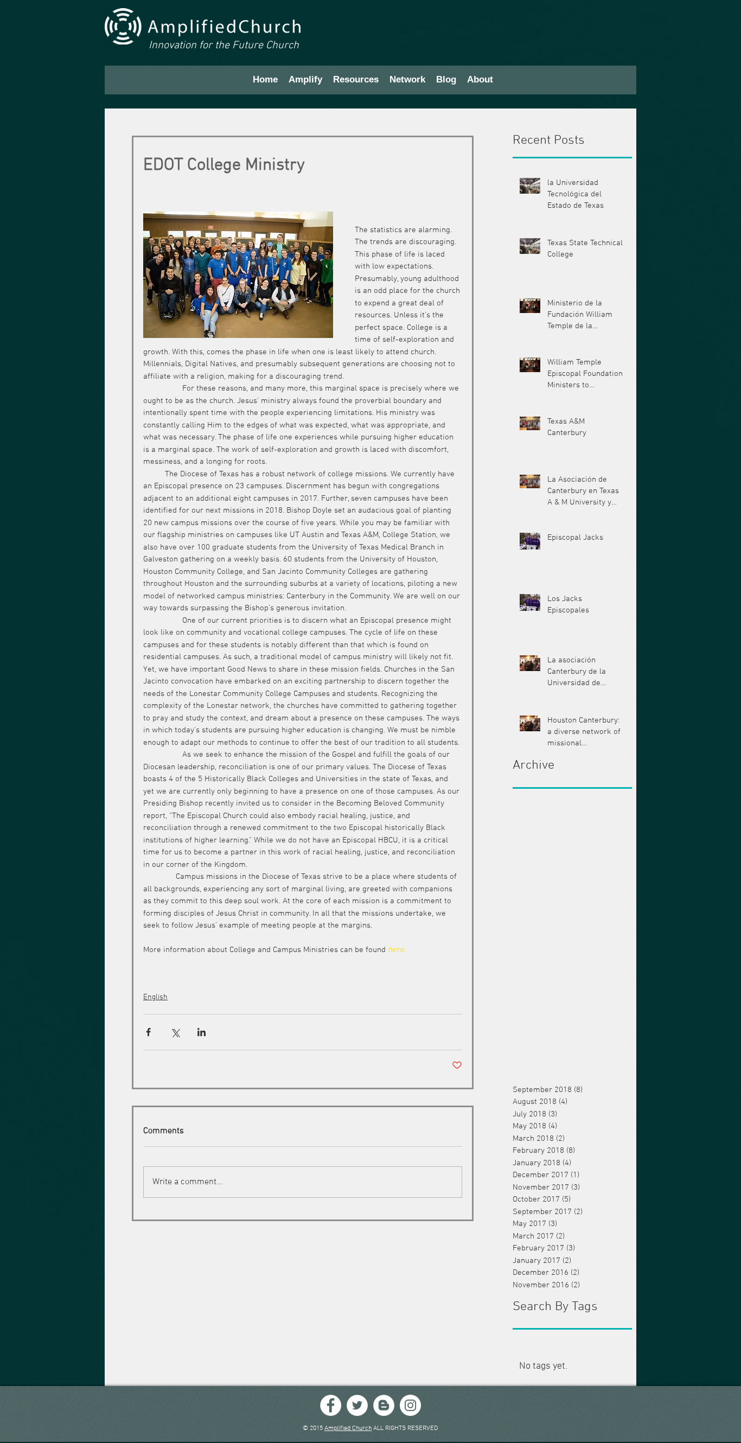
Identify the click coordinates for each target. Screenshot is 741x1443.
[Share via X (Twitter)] (175, 1032)
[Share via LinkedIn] (201, 1032)
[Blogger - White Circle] (383, 1405)
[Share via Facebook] (148, 1032)
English (155, 997)
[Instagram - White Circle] (410, 1405)
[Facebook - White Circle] (330, 1405)
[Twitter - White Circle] (357, 1405)
